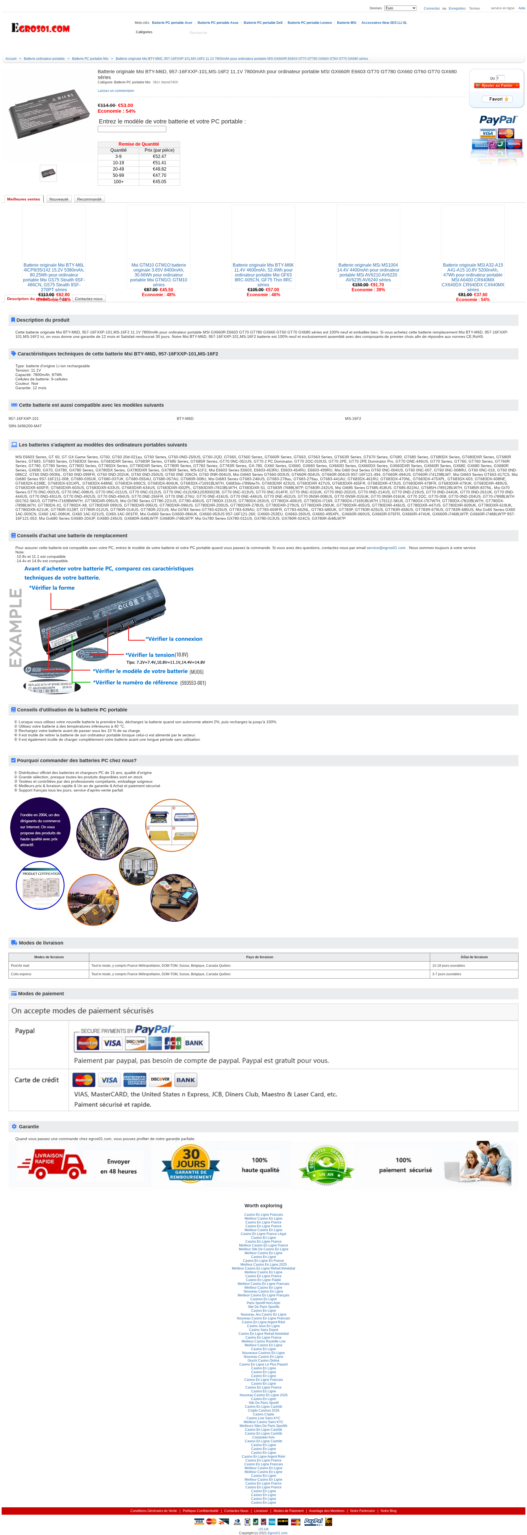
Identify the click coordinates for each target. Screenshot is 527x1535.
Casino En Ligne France (263, 1222)
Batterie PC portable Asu (218, 23)
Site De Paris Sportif (263, 1307)
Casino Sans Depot (263, 1330)
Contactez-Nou (236, 1511)
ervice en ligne (503, 8)
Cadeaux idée (152, 46)
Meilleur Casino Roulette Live (264, 1341)
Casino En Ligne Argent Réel (263, 1322)
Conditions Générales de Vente (153, 1511)
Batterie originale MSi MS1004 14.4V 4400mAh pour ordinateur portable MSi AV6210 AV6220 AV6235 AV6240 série (368, 272)
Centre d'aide (91, 46)
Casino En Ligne (263, 1238)
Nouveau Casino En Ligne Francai (263, 1318)
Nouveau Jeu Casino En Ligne (264, 1314)
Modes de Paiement (289, 1511)
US (261, 1529)
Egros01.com (277, 1533)
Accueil (66, 46)
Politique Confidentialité (200, 1511)
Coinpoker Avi (263, 1437)
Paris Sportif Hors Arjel (263, 1303)
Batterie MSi (346, 23)
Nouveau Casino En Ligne (263, 1291)
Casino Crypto (263, 1414)
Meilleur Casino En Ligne (263, 1218)
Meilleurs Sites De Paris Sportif (263, 1426)
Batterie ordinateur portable (44, 59)
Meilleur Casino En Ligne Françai (263, 1295)
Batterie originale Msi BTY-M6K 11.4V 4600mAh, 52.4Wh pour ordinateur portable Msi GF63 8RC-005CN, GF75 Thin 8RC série (263, 275)
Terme (474, 8)
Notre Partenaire (362, 1511)
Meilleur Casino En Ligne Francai (263, 1284)
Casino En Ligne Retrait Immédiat (264, 1334)
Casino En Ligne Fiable (263, 1280)
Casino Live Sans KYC (263, 1418)
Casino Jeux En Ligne (263, 1326)
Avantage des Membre (326, 1511)
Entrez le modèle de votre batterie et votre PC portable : (172, 121)
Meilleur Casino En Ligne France (263, 1245)
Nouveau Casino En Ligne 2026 (264, 1395)
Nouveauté (121, 46)
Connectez (432, 8)
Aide (521, 8)
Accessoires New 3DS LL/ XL (384, 23)
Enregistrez (457, 8)
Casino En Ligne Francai (263, 1215)
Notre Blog (210, 46)
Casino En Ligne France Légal (263, 1234)
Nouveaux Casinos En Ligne (263, 1353)
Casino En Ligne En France (263, 1261)
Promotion (183, 46)
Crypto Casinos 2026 (263, 1410)
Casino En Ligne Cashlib (263, 1407)
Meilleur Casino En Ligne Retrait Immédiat (263, 1268)
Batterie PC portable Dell (263, 23)
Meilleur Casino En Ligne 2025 (263, 1265)
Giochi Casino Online (263, 1360)
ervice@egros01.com (386, 547)
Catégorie (29, 45)
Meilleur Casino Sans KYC (264, 1422)
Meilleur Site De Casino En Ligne (263, 1249)
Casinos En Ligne (263, 1299)
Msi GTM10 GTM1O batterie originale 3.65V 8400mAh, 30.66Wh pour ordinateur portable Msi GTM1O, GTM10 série (158, 275)
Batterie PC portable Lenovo (310, 23)
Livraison (261, 1511)
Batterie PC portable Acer (172, 23)
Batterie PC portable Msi (90, 59)
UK (266, 1529)
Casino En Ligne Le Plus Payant (263, 1364)
